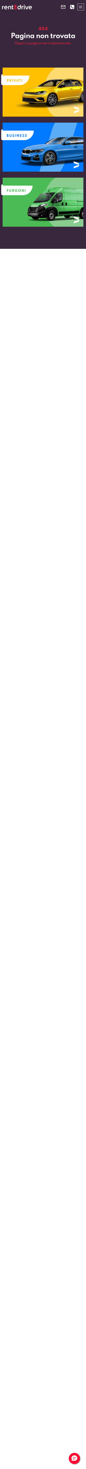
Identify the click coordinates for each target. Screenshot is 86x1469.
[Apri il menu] (80, 7)
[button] (74, 1458)
